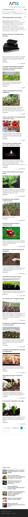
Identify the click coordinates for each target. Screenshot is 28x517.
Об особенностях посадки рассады (13, 298)
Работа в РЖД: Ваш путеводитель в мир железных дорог (16, 505)
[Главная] (3, 12)
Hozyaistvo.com (4, 511)
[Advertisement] (14, 450)
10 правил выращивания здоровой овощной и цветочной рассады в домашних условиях (13, 68)
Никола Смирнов (22, 246)
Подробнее (5, 61)
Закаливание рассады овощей (12, 276)
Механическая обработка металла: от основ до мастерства (15, 482)
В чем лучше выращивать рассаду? (13, 401)
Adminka (23, 87)
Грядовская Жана (22, 168)
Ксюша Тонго (22, 320)
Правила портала (6, 513)
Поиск (24, 7)
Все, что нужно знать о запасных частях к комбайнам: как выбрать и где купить (16, 477)
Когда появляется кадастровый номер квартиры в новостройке (16, 487)
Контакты (14, 513)
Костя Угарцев (22, 295)
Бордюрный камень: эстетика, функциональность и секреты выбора (16, 471)
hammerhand (23, 63)
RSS (24, 16)
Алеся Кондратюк (22, 220)
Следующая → (16, 427)
